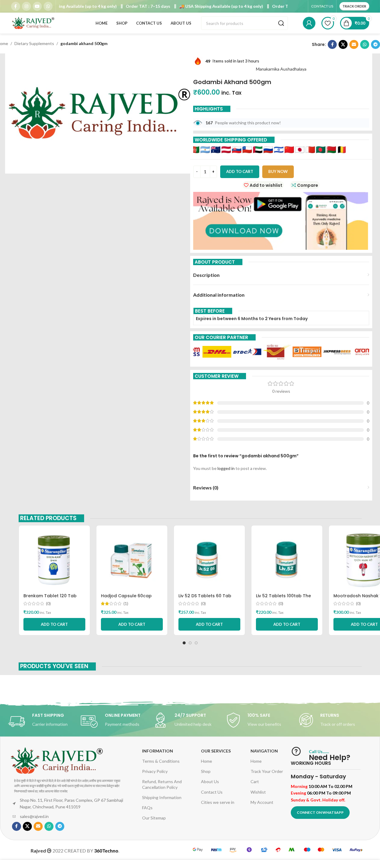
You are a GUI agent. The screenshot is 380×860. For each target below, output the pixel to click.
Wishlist (258, 792)
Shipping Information (161, 797)
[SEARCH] (281, 23)
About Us (210, 781)
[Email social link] (353, 44)
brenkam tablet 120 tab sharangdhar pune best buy (53, 599)
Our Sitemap (154, 817)
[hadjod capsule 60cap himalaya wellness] (132, 560)
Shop (206, 771)
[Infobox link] (44, 722)
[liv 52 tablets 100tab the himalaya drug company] (287, 560)
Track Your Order (267, 771)
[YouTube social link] (37, 6)
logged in (226, 468)
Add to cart (239, 171)
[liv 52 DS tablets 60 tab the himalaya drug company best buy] (209, 560)
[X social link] (343, 44)
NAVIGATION (264, 750)
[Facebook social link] (15, 6)
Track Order (354, 6)
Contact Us (212, 792)
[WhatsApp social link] (48, 6)
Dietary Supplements (34, 43)
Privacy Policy (155, 771)
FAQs (147, 807)
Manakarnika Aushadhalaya (281, 68)
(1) (125, 603)
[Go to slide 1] (184, 642)
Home (206, 761)
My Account (262, 802)
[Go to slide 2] (190, 642)
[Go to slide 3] (196, 642)
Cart (255, 781)
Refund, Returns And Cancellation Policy (162, 784)
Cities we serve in (217, 802)
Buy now (278, 171)
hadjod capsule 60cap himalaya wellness (126, 599)
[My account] (309, 23)
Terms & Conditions (161, 761)
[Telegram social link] (375, 44)
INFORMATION (157, 750)
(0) (48, 603)
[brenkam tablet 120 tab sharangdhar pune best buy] (54, 560)
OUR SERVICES (216, 750)
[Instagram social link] (26, 6)
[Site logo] (33, 22)
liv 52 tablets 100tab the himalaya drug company (283, 599)
